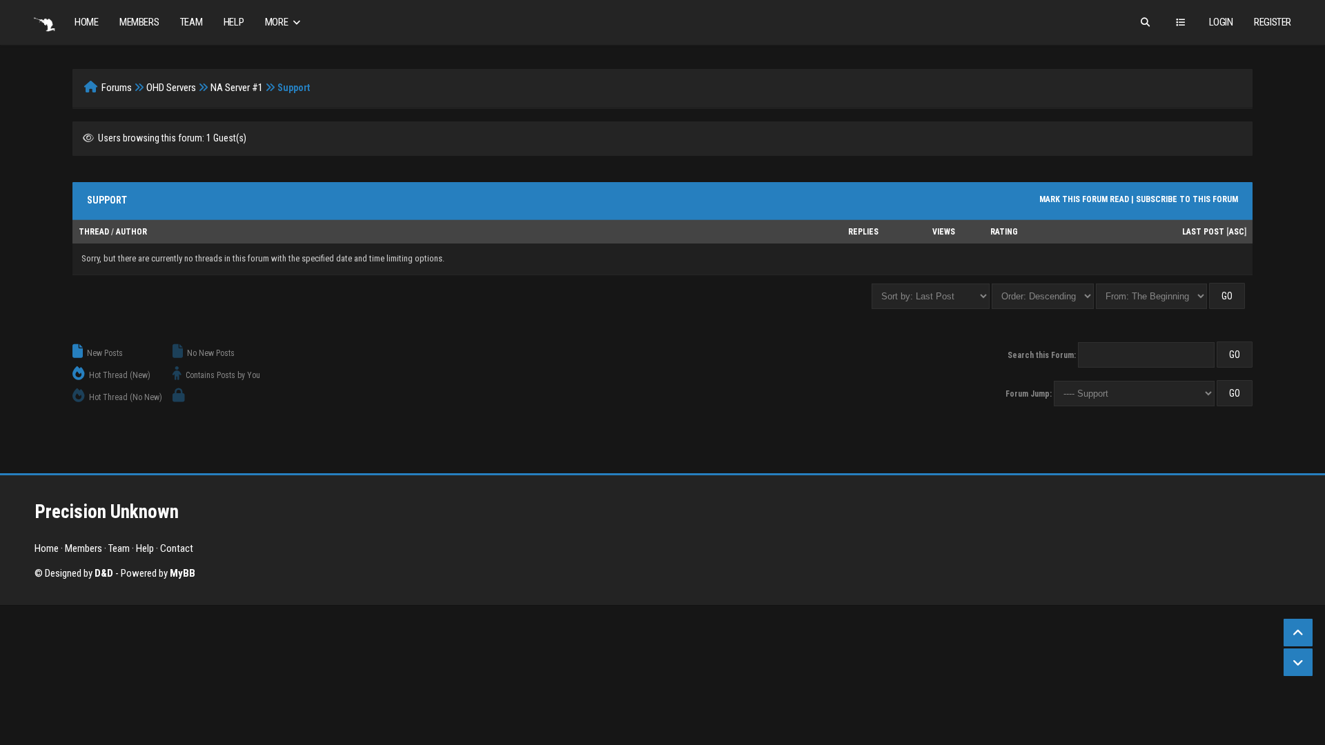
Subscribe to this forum (1187, 199)
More (277, 22)
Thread (94, 232)
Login (1221, 22)
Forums (116, 87)
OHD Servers (171, 87)
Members (139, 22)
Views (943, 232)
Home (86, 22)
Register (1272, 22)
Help (234, 22)
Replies (863, 232)
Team (191, 22)
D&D (104, 573)
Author (131, 232)
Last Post (1203, 232)
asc (1236, 232)
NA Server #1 (236, 87)
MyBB (182, 573)
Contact (176, 548)
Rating (1004, 232)
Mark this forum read (1084, 199)
